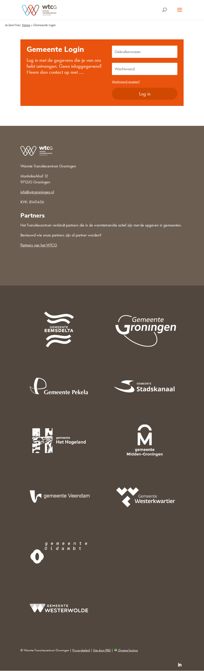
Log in (145, 93)
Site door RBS (102, 650)
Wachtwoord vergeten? (126, 82)
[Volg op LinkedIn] (180, 665)
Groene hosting (127, 650)
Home (26, 25)
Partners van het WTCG (38, 245)
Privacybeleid (81, 650)
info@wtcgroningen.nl (37, 192)
